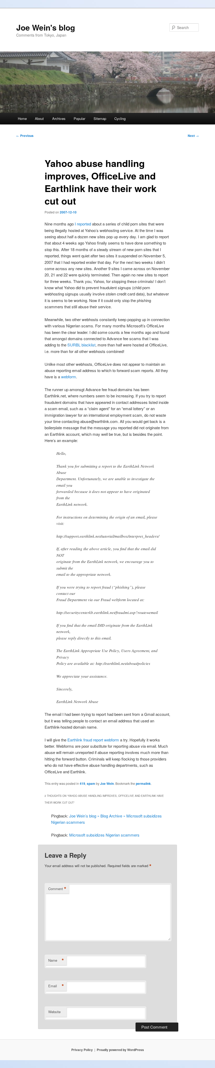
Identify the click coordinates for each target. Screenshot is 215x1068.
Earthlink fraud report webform (93, 739)
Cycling (120, 118)
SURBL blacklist (81, 344)
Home (22, 118)
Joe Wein (107, 783)
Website (54, 1011)
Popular (79, 118)
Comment (57, 889)
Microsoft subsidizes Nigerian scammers (104, 835)
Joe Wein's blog (45, 27)
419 (82, 783)
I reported (83, 224)
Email (56, 986)
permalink (143, 783)
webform (68, 376)
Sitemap (100, 118)
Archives (59, 118)
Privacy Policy (82, 1049)
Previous (25, 135)
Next (193, 135)
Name (56, 960)
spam (91, 783)
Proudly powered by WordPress (120, 1049)
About (39, 118)
